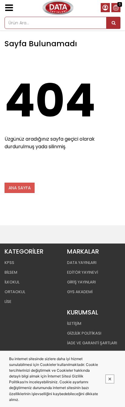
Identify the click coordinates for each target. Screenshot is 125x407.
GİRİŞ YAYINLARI (81, 282)
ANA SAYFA (19, 188)
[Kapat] (109, 379)
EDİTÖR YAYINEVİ (82, 272)
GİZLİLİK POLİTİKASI (84, 333)
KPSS (9, 262)
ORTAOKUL (15, 292)
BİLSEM (11, 272)
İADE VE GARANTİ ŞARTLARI (92, 343)
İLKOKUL (12, 282)
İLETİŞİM (74, 323)
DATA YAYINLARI (81, 262)
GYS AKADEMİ (80, 292)
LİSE (8, 301)
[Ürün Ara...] (113, 23)
